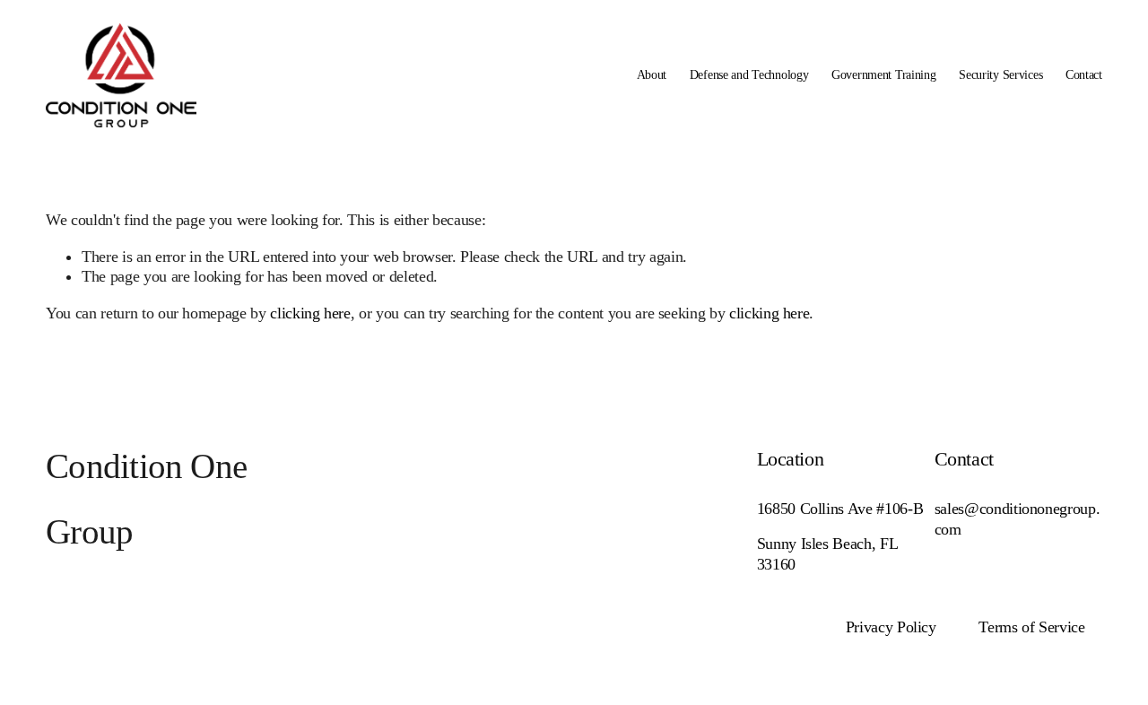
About (652, 74)
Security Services (1000, 74)
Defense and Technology (749, 74)
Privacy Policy (891, 627)
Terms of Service (1031, 627)
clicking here (310, 313)
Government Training (883, 74)
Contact (1083, 74)
